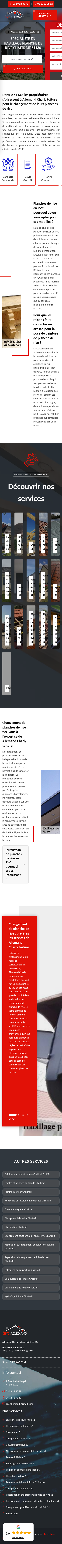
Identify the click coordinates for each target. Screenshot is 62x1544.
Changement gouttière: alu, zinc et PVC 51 (28, 1507)
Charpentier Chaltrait (16, 1227)
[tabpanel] (19, 999)
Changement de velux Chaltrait (21, 1218)
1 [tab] (13, 1115)
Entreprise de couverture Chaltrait (22, 1270)
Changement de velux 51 (19, 1438)
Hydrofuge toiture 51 (17, 1476)
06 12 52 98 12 (45, 4)
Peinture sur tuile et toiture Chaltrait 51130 (27, 1174)
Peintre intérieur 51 (22, 592)
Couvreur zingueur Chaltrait (19, 1209)
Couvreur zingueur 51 (17, 1445)
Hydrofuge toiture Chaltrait (19, 1296)
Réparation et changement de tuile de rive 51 (29, 1495)
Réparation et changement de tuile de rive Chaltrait (26, 1259)
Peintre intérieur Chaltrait (18, 1192)
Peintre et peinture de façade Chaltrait (25, 1183)
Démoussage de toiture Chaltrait (21, 1279)
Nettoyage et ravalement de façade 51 (26, 1451)
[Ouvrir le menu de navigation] (28, 14)
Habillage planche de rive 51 (21, 1463)
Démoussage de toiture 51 (19, 1426)
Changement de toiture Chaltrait (21, 1288)
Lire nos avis (18, 1538)
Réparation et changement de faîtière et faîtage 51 (32, 1501)
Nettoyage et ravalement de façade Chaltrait (28, 1201)
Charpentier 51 (14, 1432)
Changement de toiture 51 (19, 1488)
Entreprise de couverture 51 (20, 1420)
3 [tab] (23, 1115)
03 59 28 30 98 (20, 4)
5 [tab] (10, 1119)
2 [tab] (19, 1115)
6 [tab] (13, 1119)
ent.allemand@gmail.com (19, 1404)
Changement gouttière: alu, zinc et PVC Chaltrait (30, 1236)
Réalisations (12, 1513)
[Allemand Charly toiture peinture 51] (14, 19)
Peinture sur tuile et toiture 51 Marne (25, 1482)
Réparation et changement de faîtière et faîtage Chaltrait (29, 1247)
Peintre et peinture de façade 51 (23, 1470)
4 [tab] (27, 1115)
